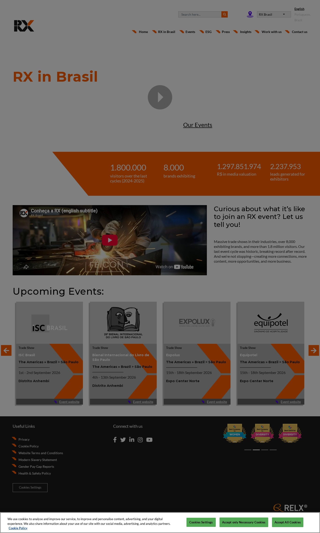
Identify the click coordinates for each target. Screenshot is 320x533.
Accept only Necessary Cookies (244, 522)
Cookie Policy (18, 528)
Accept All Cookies (288, 522)
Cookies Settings (201, 522)
